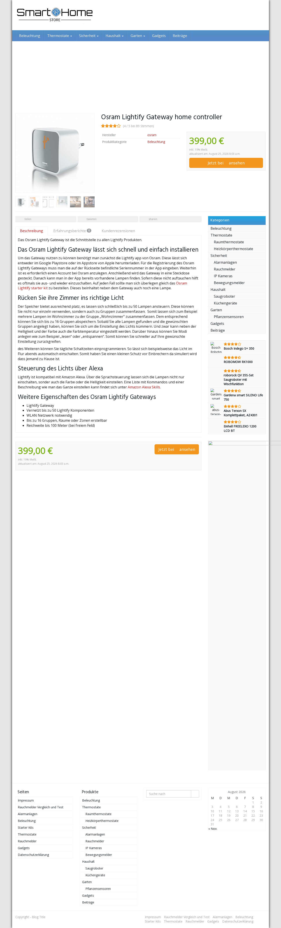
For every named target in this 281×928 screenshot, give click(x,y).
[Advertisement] (140, 74)
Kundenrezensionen (118, 230)
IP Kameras (223, 276)
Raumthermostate (229, 242)
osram (152, 135)
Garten (137, 35)
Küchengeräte (225, 303)
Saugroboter (224, 296)
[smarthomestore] (54, 15)
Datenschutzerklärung (33, 855)
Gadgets (159, 35)
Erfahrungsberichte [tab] (71, 230)
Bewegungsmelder (229, 282)
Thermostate (58, 35)
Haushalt (113, 35)
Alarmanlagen (225, 262)
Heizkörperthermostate (233, 248)
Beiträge (180, 35)
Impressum (26, 800)
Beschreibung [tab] (31, 230)
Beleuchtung (29, 35)
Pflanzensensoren (229, 316)
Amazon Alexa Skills (144, 387)
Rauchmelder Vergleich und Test (40, 807)
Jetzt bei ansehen (226, 162)
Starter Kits (26, 827)
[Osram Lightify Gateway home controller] (55, 153)
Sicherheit (87, 35)
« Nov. (212, 829)
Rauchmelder (224, 269)
